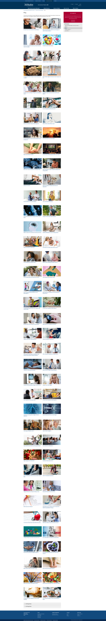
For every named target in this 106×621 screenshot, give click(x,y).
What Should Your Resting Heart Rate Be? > (50, 324)
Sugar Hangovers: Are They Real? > (29, 460)
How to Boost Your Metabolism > (48, 445)
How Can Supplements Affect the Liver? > (49, 108)
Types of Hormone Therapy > (28, 61)
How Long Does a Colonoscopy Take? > (30, 400)
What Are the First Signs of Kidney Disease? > (50, 370)
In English (72, 4)
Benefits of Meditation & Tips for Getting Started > (51, 232)
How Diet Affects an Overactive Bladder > (30, 201)
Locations (78, 614)
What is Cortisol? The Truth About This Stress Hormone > (33, 232)
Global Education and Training (55, 614)
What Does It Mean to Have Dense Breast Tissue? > (51, 522)
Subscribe (73, 20)
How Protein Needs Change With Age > (30, 108)
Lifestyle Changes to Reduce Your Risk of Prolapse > (51, 61)
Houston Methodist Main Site (29, 0)
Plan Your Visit (66, 8)
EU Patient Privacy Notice (49, 620)
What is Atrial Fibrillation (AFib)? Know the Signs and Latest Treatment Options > (51, 30)
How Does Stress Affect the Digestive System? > (31, 552)
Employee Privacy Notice (55, 620)
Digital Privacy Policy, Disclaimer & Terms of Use (28, 620)
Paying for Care (78, 615)
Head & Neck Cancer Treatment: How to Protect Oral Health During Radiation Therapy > (51, 507)
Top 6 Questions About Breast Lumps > (49, 277)
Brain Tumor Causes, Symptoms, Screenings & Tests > (32, 169)
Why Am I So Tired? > (27, 185)
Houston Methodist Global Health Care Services (29, 10)
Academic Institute (37, 0)
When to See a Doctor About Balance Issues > (31, 583)
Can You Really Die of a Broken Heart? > (30, 262)
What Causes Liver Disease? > (28, 506)
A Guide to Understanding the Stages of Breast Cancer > (32, 385)
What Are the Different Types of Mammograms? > (31, 123)
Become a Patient (57, 8)
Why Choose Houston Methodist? (34, 8)
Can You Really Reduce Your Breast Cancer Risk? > (32, 277)
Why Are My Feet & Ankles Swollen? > (49, 568)
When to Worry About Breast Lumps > (49, 123)
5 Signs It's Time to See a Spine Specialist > (49, 216)
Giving (43, 0)
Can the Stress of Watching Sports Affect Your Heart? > (51, 154)
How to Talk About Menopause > (48, 201)
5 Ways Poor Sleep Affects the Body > (30, 370)
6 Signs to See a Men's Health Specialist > (30, 339)
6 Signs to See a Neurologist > (47, 385)
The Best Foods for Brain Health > (48, 45)
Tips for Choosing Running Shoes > (48, 475)
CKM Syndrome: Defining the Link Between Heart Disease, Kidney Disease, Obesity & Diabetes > (31, 355)
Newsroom (68, 615)
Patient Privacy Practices (36, 620)
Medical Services (47, 8)
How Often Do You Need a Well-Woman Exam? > (50, 247)
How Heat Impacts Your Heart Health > (49, 138)
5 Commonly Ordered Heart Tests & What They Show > (32, 522)
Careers (55, 0)
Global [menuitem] (67, 29)
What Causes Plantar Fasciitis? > (29, 154)
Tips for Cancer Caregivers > (47, 430)
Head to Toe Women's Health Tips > (29, 247)
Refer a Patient (75, 8)
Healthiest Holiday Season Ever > (48, 460)
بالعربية (80, 4)
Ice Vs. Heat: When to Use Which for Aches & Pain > (51, 537)
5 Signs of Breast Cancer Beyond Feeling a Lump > (32, 491)
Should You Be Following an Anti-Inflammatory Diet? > (51, 583)
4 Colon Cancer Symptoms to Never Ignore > (50, 308)
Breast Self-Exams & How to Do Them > (49, 491)
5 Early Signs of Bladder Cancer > (29, 430)
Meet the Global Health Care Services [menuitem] (72, 25)
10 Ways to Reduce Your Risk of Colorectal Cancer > (32, 537)
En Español (76, 4)
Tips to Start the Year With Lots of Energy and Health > (32, 445)
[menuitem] (29, 1)
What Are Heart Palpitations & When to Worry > (50, 262)
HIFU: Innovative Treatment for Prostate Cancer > (50, 354)
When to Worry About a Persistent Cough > (30, 568)
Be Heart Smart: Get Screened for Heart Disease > (31, 29)
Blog (67, 614)
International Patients (49, 0)
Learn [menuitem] (67, 30)
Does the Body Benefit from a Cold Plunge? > (50, 414)
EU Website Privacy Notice (43, 620)
